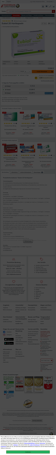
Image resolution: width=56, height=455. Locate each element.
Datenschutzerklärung (29, 443)
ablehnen (15, 444)
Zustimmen (3, 446)
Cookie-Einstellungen (34, 444)
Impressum (42, 443)
